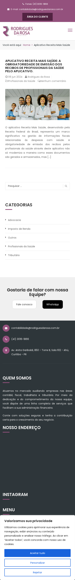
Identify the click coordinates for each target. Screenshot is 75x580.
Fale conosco (24, 304)
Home (26, 45)
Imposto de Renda (19, 229)
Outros (12, 237)
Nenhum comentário (53, 81)
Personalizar (37, 563)
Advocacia (14, 220)
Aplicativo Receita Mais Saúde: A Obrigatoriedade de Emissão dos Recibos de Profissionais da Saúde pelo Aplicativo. (34, 66)
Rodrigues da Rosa (39, 77)
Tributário (14, 255)
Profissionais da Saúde (21, 81)
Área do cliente (37, 16)
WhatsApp (52, 304)
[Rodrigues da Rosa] (18, 31)
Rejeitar (37, 572)
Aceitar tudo (37, 553)
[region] (37, 547)
